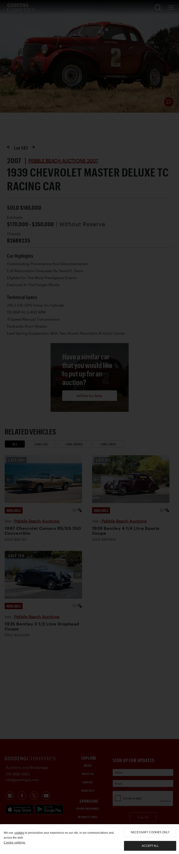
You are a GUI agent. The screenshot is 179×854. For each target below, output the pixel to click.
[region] (89, 839)
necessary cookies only (150, 832)
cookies (19, 832)
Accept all (150, 845)
